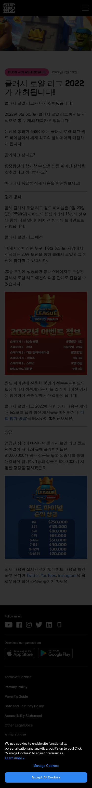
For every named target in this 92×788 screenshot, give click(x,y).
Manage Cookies (46, 766)
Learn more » (15, 758)
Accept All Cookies (46, 777)
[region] (46, 762)
